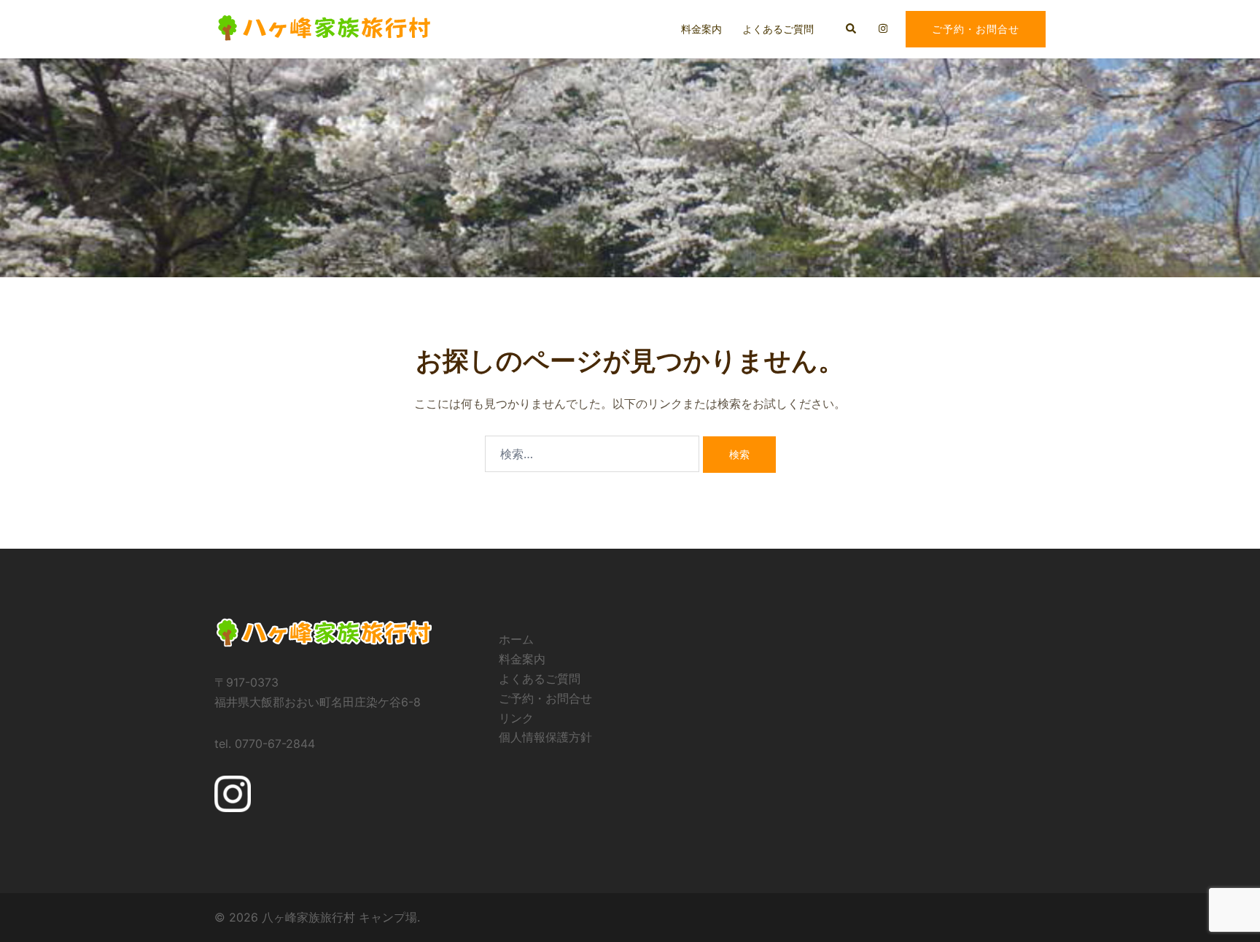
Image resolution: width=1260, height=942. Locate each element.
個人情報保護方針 (545, 737)
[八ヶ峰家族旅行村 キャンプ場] (323, 27)
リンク (516, 718)
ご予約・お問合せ (975, 29)
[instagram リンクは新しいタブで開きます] (881, 28)
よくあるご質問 (778, 29)
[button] (852, 29)
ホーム (516, 639)
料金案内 (701, 29)
